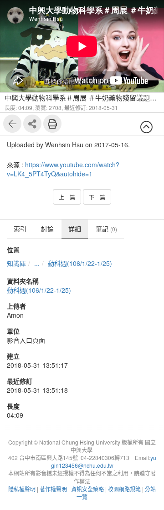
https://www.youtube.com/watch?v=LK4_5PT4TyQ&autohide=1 (63, 169)
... (37, 263)
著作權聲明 (53, 489)
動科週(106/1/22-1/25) (80, 263)
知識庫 (16, 263)
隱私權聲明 (22, 489)
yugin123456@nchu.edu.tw (103, 461)
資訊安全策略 (87, 489)
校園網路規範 (124, 489)
